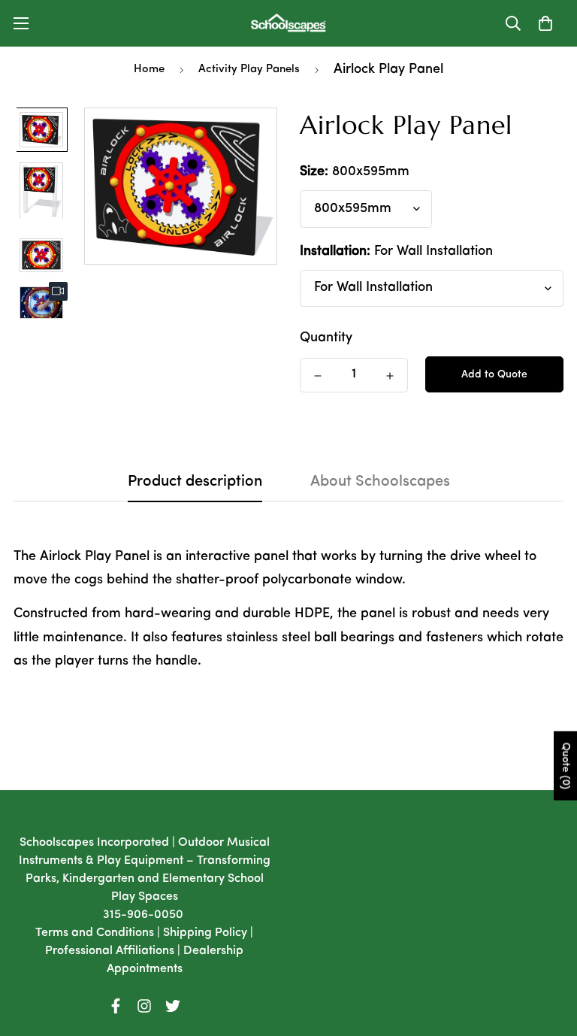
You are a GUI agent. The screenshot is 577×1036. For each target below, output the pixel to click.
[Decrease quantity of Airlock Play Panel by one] (318, 376)
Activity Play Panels (249, 69)
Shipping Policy (205, 933)
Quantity (326, 338)
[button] (545, 23)
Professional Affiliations (109, 951)
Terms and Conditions (94, 933)
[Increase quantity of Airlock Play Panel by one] (390, 376)
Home (149, 69)
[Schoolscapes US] (288, 23)
